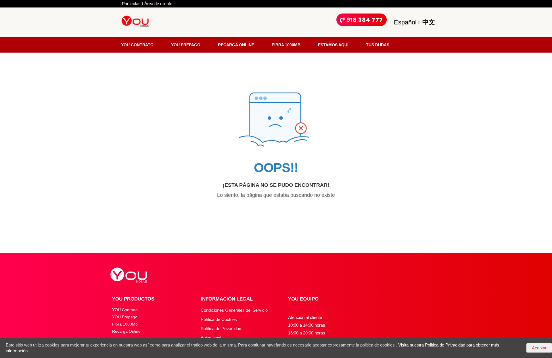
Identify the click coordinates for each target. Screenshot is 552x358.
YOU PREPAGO (185, 45)
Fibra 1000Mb (125, 324)
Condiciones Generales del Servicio (234, 310)
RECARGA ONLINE (236, 45)
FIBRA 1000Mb (286, 45)
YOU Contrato (125, 309)
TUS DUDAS (377, 45)
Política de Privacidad (221, 328)
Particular (131, 3)
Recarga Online (126, 331)
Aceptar (539, 347)
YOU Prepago (124, 317)
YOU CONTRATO (137, 45)
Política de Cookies (219, 319)
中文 (428, 22)
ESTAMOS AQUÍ (333, 45)
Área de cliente (158, 3)
